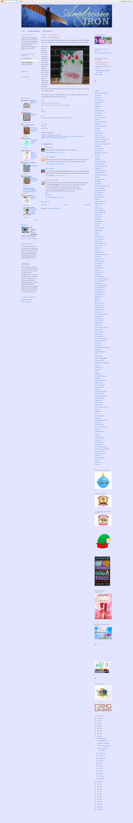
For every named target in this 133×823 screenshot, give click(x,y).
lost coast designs (99, 285)
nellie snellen (98, 307)
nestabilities (98, 310)
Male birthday (98, 287)
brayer (96, 128)
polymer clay (98, 332)
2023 (98, 726)
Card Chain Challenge (101, 139)
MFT (96, 298)
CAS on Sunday (27, 176)
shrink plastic (98, 387)
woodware (97, 462)
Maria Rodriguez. (50, 180)
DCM (96, 181)
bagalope (97, 113)
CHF (96, 146)
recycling (97, 345)
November (101, 753)
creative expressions (100, 175)
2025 (98, 721)
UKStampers (98, 431)
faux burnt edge (99, 210)
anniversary (98, 102)
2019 (98, 736)
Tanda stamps (98, 416)
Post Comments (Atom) (54, 208)
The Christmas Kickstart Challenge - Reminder (34, 211)
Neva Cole (48, 168)
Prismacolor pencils (100, 338)
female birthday (99, 212)
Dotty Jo (48, 147)
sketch (96, 389)
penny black (98, 329)
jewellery (97, 263)
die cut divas (98, 192)
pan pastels (98, 316)
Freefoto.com (24, 252)
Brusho (97, 130)
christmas (49, 136)
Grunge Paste (98, 237)
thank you (97, 422)
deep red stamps (99, 188)
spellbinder (98, 393)
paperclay (97, 325)
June (99, 766)
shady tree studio (99, 380)
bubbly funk (98, 133)
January (100, 778)
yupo (96, 464)
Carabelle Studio (99, 137)
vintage (97, 440)
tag (95, 413)
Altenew (97, 95)
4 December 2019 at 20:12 (55, 164)
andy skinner (98, 100)
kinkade (97, 274)
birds (96, 119)
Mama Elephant (99, 290)
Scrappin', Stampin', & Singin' (29, 163)
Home (23, 31)
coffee (96, 157)
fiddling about (27, 112)
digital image (98, 197)
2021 (98, 731)
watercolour (61, 137)
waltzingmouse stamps (48, 137)
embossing (97, 203)
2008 (98, 807)
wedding (97, 455)
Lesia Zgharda (98, 276)
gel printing (98, 221)
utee (96, 433)
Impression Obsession (100, 254)
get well (97, 223)
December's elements (103, 743)
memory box (98, 296)
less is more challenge (100, 279)
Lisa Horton (98, 283)
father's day (98, 208)
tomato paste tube (99, 427)
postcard (97, 334)
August (100, 761)
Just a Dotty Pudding (29, 207)
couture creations (99, 161)
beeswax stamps (99, 117)
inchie (96, 256)
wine (96, 460)
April (99, 771)
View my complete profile (29, 238)
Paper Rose (98, 318)
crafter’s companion (100, 166)
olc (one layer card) (60, 136)
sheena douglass (99, 385)
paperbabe (97, 323)
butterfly (97, 135)
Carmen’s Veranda (99, 142)
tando (96, 418)
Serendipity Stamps (100, 376)
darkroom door (99, 179)
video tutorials (98, 438)
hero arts (97, 245)
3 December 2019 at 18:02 (55, 152)
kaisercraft (97, 265)
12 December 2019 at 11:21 (56, 197)
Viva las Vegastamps (100, 447)
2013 (98, 794)
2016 (98, 787)
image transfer (98, 252)
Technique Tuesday (100, 420)
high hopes (98, 248)
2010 (98, 802)
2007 (98, 809)
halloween (97, 241)
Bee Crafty (97, 115)
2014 (98, 792)
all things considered (100, 93)
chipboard (97, 148)
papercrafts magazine (100, 327)
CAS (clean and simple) (101, 144)
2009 (98, 804)
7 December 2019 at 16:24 (55, 175)
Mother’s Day (98, 305)
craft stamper (98, 164)
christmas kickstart (100, 153)
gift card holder (99, 228)
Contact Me (24, 71)
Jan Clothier (49, 157)
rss (95, 354)
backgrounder (98, 111)
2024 (98, 723)
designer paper (98, 190)
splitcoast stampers (100, 396)
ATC (96, 104)
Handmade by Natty (28, 188)
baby (96, 108)
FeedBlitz (30, 64)
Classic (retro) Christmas (50, 37)
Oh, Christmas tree (102, 740)
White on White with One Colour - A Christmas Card (34, 155)
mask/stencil (98, 294)
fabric (96, 206)
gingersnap (98, 230)
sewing (96, 378)
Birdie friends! (34, 165)
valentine (97, 436)
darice (96, 177)
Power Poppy (98, 336)
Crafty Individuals (99, 170)
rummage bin (98, 360)
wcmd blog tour (99, 453)
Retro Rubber (27, 138)
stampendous (98, 398)
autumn (97, 106)
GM (96, 232)
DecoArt (97, 184)
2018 (98, 781)
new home (97, 312)
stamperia (97, 400)
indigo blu (97, 259)
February (100, 776)
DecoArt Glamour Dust (101, 186)
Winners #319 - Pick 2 (34, 102)
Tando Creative (99, 74)
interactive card (99, 261)
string (96, 409)
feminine (97, 215)
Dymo (96, 199)
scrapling (97, 369)
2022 (98, 728)
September (101, 758)
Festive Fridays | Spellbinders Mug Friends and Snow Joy (30, 190)
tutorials (97, 429)
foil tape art (98, 217)
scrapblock (97, 367)
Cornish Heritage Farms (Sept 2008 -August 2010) (102, 63)
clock (96, 155)
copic (96, 159)
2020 (98, 733)
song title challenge (100, 391)
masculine (97, 292)
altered (96, 97)
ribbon (96, 349)
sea (95, 371)
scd (95, 365)
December (101, 738)
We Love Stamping (28, 195)
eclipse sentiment (99, 201)
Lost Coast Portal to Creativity (28, 125)
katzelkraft (97, 268)
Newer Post (44, 205)
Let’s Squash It (98, 281)
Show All (36, 219)
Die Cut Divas (27, 150)
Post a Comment (45, 201)
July (99, 763)
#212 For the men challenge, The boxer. (34, 129)
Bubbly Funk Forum (26, 299)
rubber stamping (99, 358)
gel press (97, 219)
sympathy (97, 411)
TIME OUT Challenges (29, 100)
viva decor (97, 444)
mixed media (98, 303)
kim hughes (98, 272)
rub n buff (97, 356)
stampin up (98, 402)
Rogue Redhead (99, 352)
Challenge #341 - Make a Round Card (34, 179)
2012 (98, 797)
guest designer (98, 239)
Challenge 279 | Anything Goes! (34, 141)
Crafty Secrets (98, 172)
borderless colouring (100, 126)
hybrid (96, 250)
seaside (97, 374)
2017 (98, 784)
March (100, 773)
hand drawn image (99, 243)
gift (96, 225)
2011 (98, 799)
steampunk (97, 405)
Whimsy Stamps (99, 458)
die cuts (97, 195)
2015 (98, 789)
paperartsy (97, 321)
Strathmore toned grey (100, 407)
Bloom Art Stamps (99, 122)
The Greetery (98, 424)
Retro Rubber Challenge (76, 136)
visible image (98, 442)
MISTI (96, 301)
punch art (97, 343)
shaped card (98, 383)
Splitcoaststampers (26, 302)
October (100, 756)
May (99, 768)
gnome (96, 234)
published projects (99, 340)
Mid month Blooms (33, 197)
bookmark (97, 124)
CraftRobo (97, 168)
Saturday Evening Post (101, 363)
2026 (98, 718)
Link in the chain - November (103, 749)
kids (96, 270)
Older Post (87, 205)
